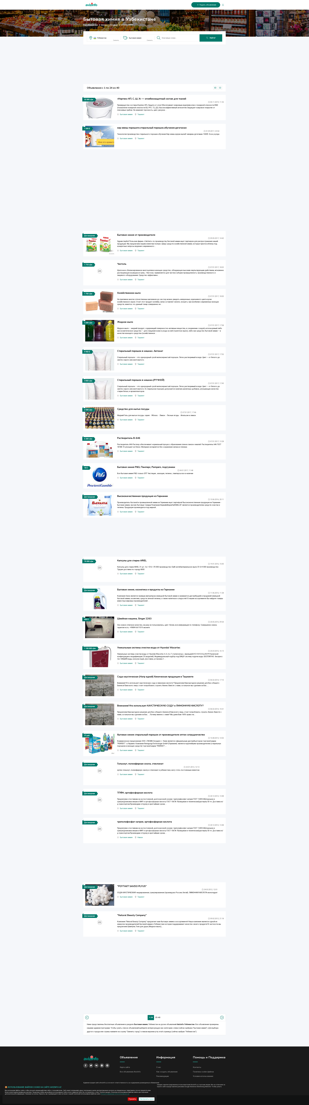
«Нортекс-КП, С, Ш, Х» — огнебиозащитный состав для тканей (151, 98)
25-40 (157, 1017)
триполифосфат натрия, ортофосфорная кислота (144, 821)
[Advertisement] (154, 64)
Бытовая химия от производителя (136, 235)
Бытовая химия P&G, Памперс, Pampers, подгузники (146, 467)
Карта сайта (125, 1067)
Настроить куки (147, 1099)
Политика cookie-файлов (203, 1072)
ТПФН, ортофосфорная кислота (134, 792)
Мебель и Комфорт (109, 25)
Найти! (212, 38)
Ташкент (140, 114)
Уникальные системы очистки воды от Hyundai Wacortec (148, 647)
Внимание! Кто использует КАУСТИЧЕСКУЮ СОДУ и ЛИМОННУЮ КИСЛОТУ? (160, 705)
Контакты (197, 1067)
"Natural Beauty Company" (132, 915)
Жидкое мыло (125, 322)
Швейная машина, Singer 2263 (134, 618)
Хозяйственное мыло (129, 293)
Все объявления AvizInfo (130, 1072)
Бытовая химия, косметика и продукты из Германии (146, 589)
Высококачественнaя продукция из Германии (142, 496)
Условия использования (203, 1076)
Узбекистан (101, 38)
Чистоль (121, 264)
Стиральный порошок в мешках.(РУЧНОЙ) (140, 380)
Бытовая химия (135, 38)
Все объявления (90, 25)
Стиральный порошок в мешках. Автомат (140, 351)
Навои (140, 837)
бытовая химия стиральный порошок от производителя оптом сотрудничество (161, 734)
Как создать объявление (167, 1072)
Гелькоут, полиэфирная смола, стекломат (140, 763)
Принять (132, 1099)
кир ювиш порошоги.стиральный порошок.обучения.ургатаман (152, 127)
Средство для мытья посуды (133, 409)
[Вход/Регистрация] (222, 5)
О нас (158, 1067)
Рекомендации (162, 1076)
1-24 (151, 1017)
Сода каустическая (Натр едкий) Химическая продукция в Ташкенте (155, 676)
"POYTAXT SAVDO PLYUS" (132, 886)
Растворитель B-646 (128, 438)
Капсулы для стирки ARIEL (132, 560)
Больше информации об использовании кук (115, 1094)
